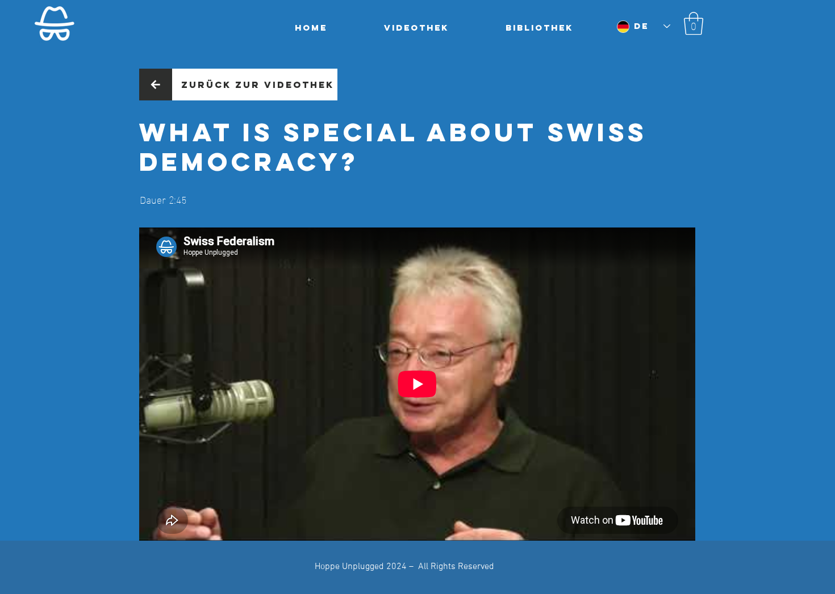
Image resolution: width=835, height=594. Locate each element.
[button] (693, 23)
